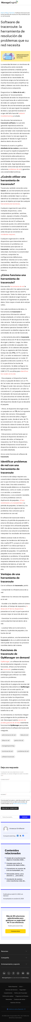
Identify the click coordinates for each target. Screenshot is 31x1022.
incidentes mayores (8, 234)
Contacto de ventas (19, 999)
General (5, 896)
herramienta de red (17, 286)
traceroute (7, 669)
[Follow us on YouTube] (23, 973)
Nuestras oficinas (15, 1002)
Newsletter (9, 999)
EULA (20, 986)
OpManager (5, 661)
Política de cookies (8, 996)
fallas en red (5, 740)
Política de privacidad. (20, 803)
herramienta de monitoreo (10, 204)
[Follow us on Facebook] (13, 973)
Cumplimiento (8, 993)
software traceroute (8, 756)
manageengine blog (8, 746)
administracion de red (9, 735)
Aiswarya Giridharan (16, 828)
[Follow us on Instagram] (18, 973)
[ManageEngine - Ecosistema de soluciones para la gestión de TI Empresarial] (9, 3)
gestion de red (18, 740)
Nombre (3, 794)
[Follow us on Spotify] (28, 973)
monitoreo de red (7, 751)
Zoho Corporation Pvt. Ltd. (15, 1015)
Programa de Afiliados (22, 996)
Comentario (5, 779)
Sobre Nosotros (13, 986)
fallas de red (24, 735)
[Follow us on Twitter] (8, 973)
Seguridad (23, 989)
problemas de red (14, 169)
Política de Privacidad (20, 993)
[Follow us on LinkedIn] (4, 973)
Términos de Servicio (11, 989)
